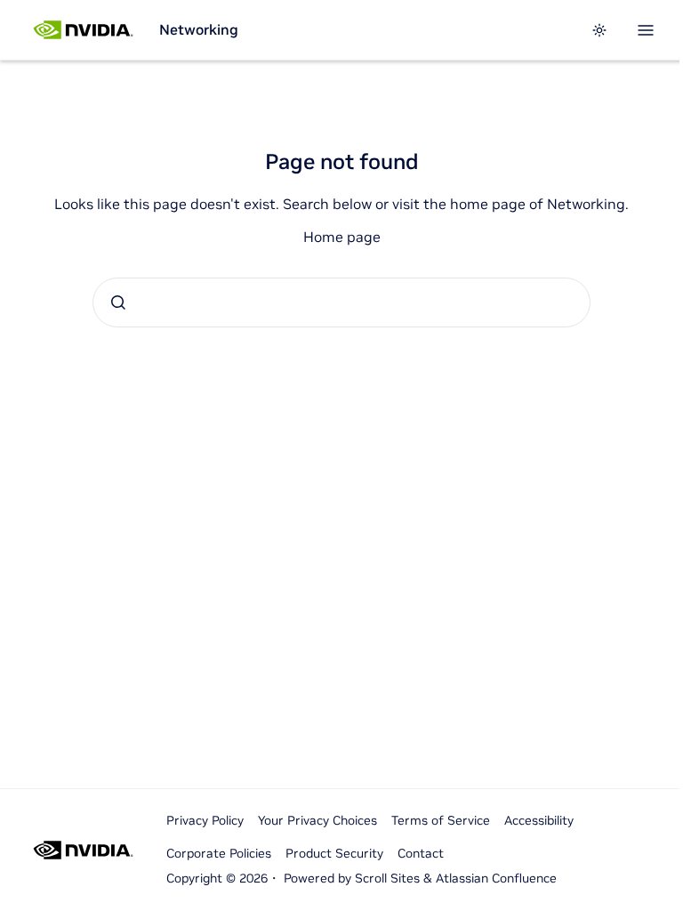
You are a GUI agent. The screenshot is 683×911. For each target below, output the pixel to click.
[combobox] (341, 302)
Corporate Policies (218, 853)
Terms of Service (440, 820)
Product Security (334, 853)
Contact (421, 853)
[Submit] (118, 302)
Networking (198, 29)
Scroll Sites (387, 878)
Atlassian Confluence (496, 878)
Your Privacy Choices (317, 820)
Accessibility (539, 820)
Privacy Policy (205, 820)
